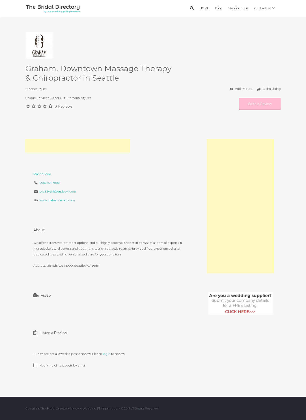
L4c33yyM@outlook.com (57, 191)
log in (106, 354)
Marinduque (35, 89)
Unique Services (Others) (43, 98)
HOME (204, 8)
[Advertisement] (77, 145)
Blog (218, 8)
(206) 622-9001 (49, 182)
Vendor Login (238, 8)
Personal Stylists (79, 98)
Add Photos (243, 89)
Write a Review (260, 104)
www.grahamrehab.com (57, 200)
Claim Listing (271, 89)
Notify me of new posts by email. (62, 365)
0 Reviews (63, 106)
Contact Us (262, 8)
